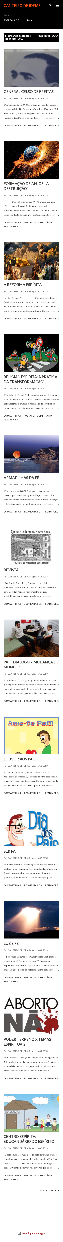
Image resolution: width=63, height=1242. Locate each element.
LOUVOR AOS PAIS (19, 759)
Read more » (52, 125)
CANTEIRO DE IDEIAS (22, 5)
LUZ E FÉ (11, 943)
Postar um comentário (38, 222)
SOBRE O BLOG (11, 20)
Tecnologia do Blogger (33, 1233)
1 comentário (32, 125)
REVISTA (11, 570)
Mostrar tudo (48, 35)
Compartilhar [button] (12, 125)
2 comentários (33, 318)
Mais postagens (49, 1190)
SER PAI (10, 851)
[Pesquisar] (50, 5)
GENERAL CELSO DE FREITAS (29, 91)
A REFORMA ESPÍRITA (23, 284)
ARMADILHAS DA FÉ (21, 477)
